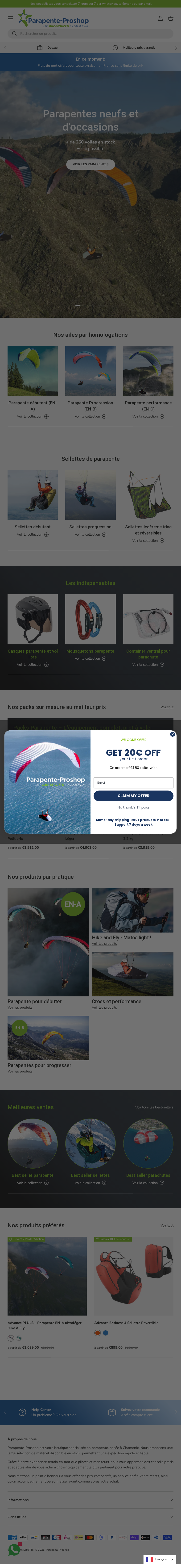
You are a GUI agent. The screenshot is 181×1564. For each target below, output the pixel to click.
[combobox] (159, 1559)
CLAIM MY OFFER (133, 795)
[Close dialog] (172, 734)
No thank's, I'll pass (134, 807)
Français (161, 1559)
